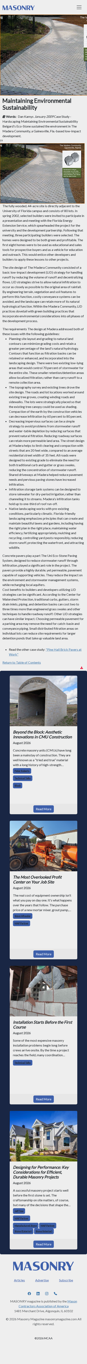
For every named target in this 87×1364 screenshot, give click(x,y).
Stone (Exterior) (23, 1231)
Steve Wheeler (23, 915)
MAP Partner (22, 923)
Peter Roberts (22, 770)
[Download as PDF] (82, 668)
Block (18, 785)
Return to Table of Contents (21, 662)
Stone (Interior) (44, 1231)
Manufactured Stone (26, 1225)
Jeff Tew (19, 1210)
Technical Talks (23, 778)
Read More (43, 809)
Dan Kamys (26, 116)
